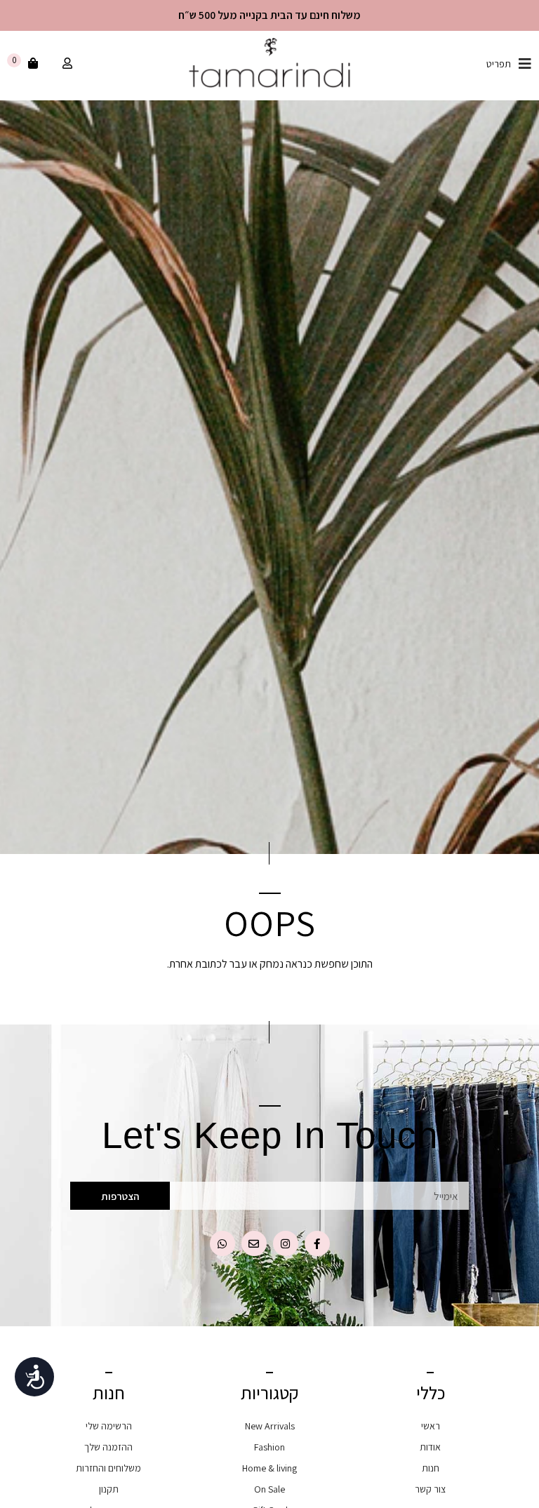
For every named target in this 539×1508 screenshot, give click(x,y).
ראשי (430, 1426)
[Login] (65, 63)
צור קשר (430, 1489)
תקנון (109, 1489)
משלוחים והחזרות (108, 1468)
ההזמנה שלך (108, 1447)
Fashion (269, 1447)
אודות (430, 1447)
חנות (430, 1468)
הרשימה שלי (109, 1426)
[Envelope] (254, 1243)
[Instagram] (285, 1243)
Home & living (269, 1468)
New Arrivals (270, 1426)
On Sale (269, 1489)
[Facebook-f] (317, 1243)
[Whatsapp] (222, 1243)
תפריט (498, 64)
